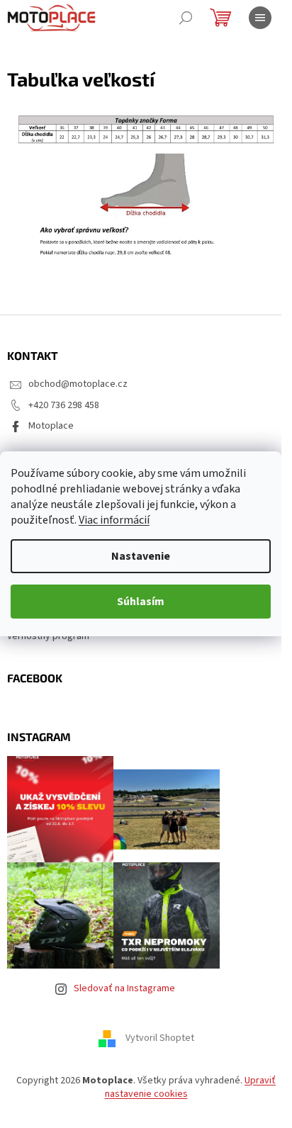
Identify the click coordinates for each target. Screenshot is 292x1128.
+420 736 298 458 (63, 405)
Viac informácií (114, 520)
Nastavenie (140, 556)
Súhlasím (140, 601)
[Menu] (260, 18)
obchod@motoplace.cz (78, 384)
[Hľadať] (186, 18)
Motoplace (51, 426)
